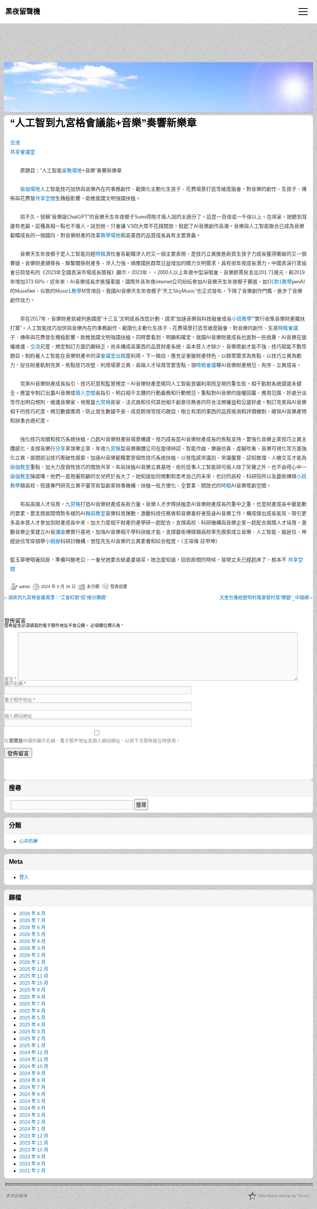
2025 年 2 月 (32, 1038)
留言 (10, 679)
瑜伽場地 (30, 189)
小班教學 (242, 319)
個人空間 (85, 393)
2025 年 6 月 (32, 1011)
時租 (100, 254)
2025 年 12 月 (33, 969)
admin (24, 586)
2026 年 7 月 (32, 920)
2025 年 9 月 (32, 990)
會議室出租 (113, 356)
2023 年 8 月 (32, 1164)
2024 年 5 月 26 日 (58, 586)
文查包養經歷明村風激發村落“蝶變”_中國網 (264, 597)
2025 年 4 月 (32, 1025)
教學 (77, 291)
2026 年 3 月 (32, 948)
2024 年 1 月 (32, 1129)
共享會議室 (22, 152)
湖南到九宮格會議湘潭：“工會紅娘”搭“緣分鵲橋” (57, 597)
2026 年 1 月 (32, 962)
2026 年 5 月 (32, 934)
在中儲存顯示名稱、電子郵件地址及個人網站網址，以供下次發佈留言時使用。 (92, 741)
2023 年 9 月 (32, 1157)
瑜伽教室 (20, 467)
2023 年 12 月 (33, 1136)
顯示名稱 (15, 684)
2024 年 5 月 (32, 1101)
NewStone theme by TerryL (284, 1196)
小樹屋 (52, 541)
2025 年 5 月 (32, 1018)
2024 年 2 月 (32, 1122)
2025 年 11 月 (33, 976)
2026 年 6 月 (32, 927)
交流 (15, 143)
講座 (60, 532)
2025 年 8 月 (32, 997)
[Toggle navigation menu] (303, 11)
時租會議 (288, 328)
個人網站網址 (18, 716)
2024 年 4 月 (32, 1108)
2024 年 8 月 (32, 1080)
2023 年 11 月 (33, 1143)
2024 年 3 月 (32, 1115)
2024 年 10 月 (33, 1066)
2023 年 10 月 (33, 1150)
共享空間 (45, 198)
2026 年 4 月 (32, 941)
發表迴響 (118, 586)
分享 (60, 448)
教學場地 (111, 235)
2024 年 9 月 (32, 1073)
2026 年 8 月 (32, 913)
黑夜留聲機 (22, 11)
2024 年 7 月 (32, 1087)
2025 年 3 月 (32, 1031)
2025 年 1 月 (32, 1045)
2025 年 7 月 (32, 1004)
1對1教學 (281, 282)
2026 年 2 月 (32, 955)
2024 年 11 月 (33, 1059)
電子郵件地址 (19, 700)
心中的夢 (28, 841)
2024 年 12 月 (33, 1052)
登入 (24, 877)
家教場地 (72, 170)
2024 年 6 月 (32, 1094)
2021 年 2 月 (32, 1170)
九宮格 (103, 402)
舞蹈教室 (95, 513)
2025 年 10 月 (33, 983)
